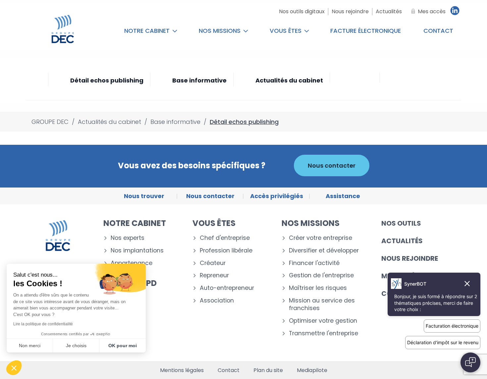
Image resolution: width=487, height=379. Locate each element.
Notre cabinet (147, 31)
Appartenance (131, 263)
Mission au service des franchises (322, 304)
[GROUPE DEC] (62, 31)
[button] (14, 368)
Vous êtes (286, 31)
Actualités (402, 240)
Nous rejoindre (409, 258)
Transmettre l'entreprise (323, 333)
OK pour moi (122, 345)
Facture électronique (365, 31)
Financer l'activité (314, 263)
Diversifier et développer (324, 250)
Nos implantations (137, 250)
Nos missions (220, 31)
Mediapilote (312, 370)
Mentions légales (182, 370)
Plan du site (268, 370)
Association (217, 300)
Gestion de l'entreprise (321, 275)
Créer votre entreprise (320, 238)
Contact (438, 31)
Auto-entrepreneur (227, 288)
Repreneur (214, 275)
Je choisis (76, 345)
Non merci (29, 345)
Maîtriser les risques (318, 288)
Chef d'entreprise (225, 238)
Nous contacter (331, 165)
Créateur (213, 263)
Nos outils (401, 223)
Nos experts (127, 238)
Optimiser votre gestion (323, 321)
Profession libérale (226, 250)
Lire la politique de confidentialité (43, 324)
